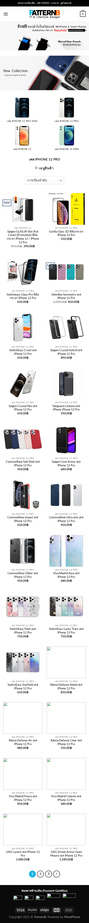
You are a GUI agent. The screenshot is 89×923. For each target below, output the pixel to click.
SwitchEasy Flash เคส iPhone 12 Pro (23, 631)
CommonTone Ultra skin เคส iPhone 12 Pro (66, 519)
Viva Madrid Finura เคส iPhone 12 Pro (23, 798)
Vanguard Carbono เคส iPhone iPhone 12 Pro (66, 408)
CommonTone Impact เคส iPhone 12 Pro (22, 519)
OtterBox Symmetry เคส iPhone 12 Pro (66, 296)
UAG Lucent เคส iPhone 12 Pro (23, 854)
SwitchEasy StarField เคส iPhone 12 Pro (23, 687)
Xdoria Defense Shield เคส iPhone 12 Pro (66, 687)
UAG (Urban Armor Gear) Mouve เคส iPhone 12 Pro (66, 854)
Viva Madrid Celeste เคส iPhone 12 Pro (66, 798)
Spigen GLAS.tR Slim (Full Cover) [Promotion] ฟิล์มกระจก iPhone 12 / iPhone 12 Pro (23, 237)
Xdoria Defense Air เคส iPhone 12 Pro (23, 742)
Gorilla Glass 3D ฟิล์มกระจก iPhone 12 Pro (66, 233)
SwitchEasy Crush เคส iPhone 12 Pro (23, 352)
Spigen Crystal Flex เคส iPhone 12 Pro (23, 408)
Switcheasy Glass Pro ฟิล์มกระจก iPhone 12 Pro (23, 296)
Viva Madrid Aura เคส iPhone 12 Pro (66, 575)
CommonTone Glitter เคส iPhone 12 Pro (23, 575)
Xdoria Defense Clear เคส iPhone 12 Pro (66, 742)
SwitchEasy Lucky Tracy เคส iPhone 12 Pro (66, 631)
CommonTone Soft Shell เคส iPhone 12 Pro (23, 464)
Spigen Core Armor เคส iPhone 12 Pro (66, 464)
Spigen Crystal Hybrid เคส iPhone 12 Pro (66, 352)
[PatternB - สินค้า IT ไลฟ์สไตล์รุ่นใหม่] (45, 13)
